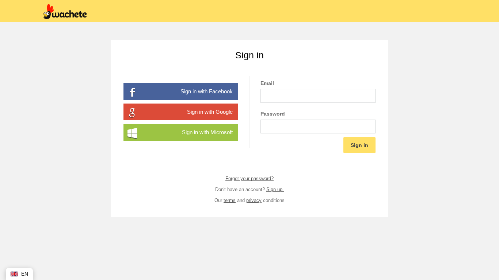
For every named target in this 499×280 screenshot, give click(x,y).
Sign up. (275, 189)
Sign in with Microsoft (207, 132)
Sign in (359, 145)
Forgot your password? (249, 178)
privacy (254, 200)
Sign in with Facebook (206, 91)
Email (267, 83)
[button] (19, 274)
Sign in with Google (210, 112)
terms (230, 200)
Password (272, 114)
